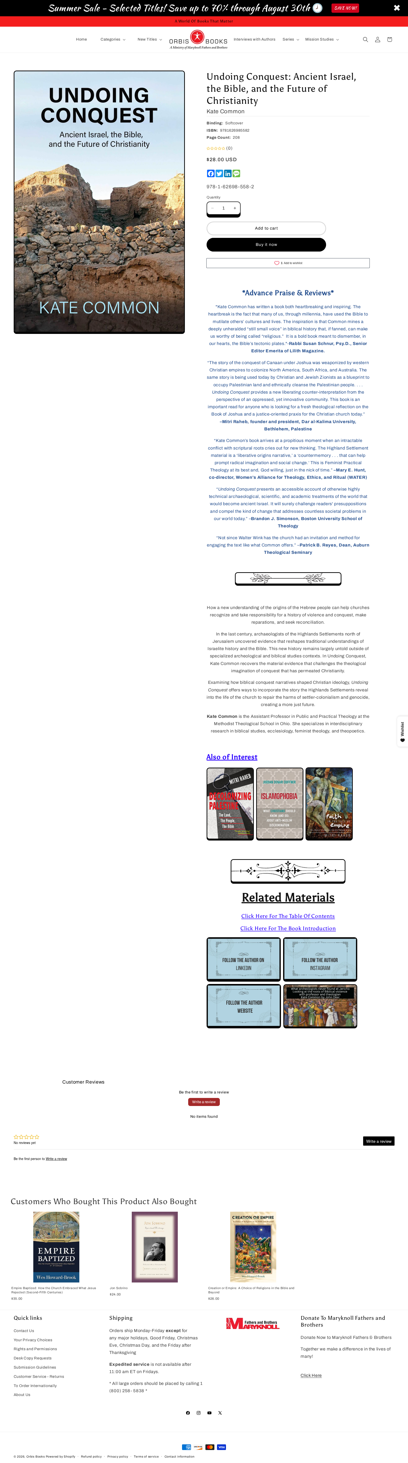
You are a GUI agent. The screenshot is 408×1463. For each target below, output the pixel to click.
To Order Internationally (35, 1386)
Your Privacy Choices (33, 1340)
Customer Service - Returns (39, 1377)
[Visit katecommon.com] (244, 1027)
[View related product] (230, 839)
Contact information (180, 1456)
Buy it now (266, 244)
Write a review (204, 1102)
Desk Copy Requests (33, 1358)
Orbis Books (35, 1456)
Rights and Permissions (35, 1349)
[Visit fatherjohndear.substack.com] (320, 1027)
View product (56, 1277)
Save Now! (345, 8)
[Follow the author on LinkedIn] (244, 980)
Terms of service (146, 1456)
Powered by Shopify (61, 1456)
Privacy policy (117, 1456)
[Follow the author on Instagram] (320, 980)
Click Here (311, 1375)
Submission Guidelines (35, 1367)
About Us (22, 1395)
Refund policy (91, 1456)
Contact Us (24, 1331)
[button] (112, 39)
